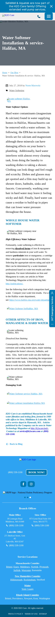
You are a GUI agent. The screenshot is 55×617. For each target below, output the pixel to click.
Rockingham (29, 579)
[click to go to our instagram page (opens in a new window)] (31, 484)
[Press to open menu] (49, 16)
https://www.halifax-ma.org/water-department (30, 300)
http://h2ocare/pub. (39, 428)
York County (28, 589)
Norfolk (34, 567)
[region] (27, 494)
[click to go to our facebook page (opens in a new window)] (23, 484)
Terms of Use (31, 614)
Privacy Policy (15, 614)
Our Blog (14, 73)
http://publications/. (14, 283)
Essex (16, 567)
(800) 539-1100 (15, 472)
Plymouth (43, 567)
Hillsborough (16, 579)
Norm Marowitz (32, 85)
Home (4, 73)
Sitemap (43, 614)
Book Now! (36, 472)
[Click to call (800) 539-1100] (38, 16)
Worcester (26, 570)
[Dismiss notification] (51, 6)
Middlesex (25, 567)
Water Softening (16, 90)
